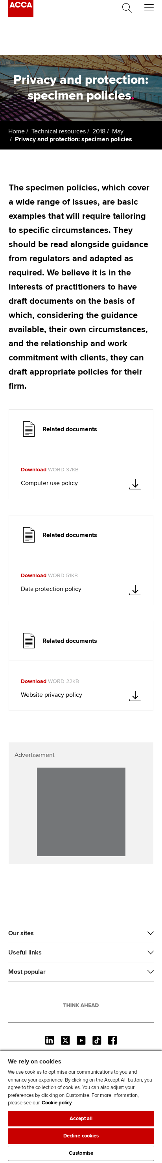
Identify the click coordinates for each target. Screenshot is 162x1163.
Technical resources (58, 131)
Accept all (81, 1118)
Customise (81, 1153)
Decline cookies (81, 1136)
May (117, 131)
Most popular (27, 972)
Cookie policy (57, 1103)
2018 (98, 131)
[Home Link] (81, 1005)
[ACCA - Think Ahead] (20, 15)
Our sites (21, 933)
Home (16, 131)
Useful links (25, 952)
